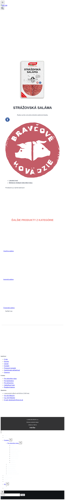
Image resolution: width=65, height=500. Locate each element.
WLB (34, 425)
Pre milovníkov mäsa (10, 378)
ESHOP (6, 488)
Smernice (7, 372)
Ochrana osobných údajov (32, 422)
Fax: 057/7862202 (9, 398)
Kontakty (6, 366)
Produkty (6, 440)
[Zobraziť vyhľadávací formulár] (2, 8)
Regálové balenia (9, 387)
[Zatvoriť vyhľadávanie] (2, 492)
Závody (6, 363)
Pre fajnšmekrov (9, 381)
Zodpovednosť (8, 477)
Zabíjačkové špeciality (13, 473)
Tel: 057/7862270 (9, 395)
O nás (6, 359)
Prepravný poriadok (10, 368)
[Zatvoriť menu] (1, 431)
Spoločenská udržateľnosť (12, 370)
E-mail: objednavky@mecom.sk (13, 400)
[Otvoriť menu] (2, 2)
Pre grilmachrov (9, 383)
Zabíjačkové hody (9, 385)
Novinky (6, 361)
